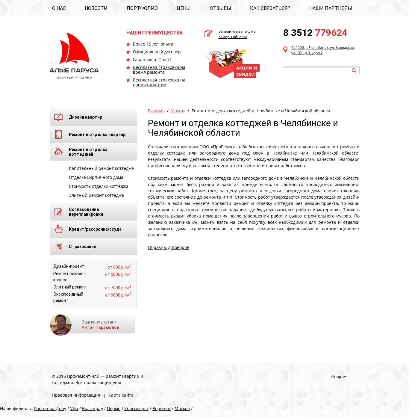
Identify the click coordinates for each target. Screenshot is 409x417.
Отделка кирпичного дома (96, 177)
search (354, 70)
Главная (156, 111)
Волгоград (92, 408)
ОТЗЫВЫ (220, 8)
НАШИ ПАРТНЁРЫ (330, 8)
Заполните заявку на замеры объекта (237, 34)
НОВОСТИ (96, 8)
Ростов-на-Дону (50, 408)
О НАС (59, 8)
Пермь (113, 408)
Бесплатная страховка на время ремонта (159, 69)
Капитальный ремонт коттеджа (101, 168)
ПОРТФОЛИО (142, 8)
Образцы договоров (168, 247)
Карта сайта (121, 395)
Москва (182, 408)
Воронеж (161, 408)
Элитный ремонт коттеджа (96, 195)
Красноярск (136, 408)
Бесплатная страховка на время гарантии (159, 82)
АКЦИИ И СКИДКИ (247, 71)
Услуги (178, 111)
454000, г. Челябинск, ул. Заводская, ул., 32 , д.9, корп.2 (323, 50)
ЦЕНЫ (184, 8)
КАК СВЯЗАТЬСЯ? (270, 8)
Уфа (74, 408)
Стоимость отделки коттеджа (98, 186)
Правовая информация (76, 395)
